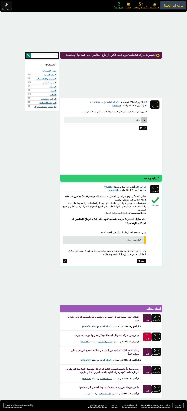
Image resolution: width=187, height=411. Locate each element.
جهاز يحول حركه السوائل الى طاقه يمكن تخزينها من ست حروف (107, 335)
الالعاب (53, 94)
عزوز (87, 393)
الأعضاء (128, 7)
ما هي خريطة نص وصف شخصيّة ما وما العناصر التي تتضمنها (109, 387)
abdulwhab (86, 360)
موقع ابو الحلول (173, 5)
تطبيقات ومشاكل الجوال (45, 106)
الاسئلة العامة (113, 102)
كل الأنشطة (154, 7)
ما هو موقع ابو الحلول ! (97, 405)
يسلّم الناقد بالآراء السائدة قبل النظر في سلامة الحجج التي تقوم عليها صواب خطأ (105, 352)
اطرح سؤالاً (118, 7)
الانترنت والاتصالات (48, 102)
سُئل (145, 102)
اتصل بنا (178, 405)
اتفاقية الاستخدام (129, 405)
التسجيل (114, 405)
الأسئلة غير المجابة (140, 7)
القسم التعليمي (105, 341)
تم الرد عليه (140, 187)
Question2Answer (13, 405)
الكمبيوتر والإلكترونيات (46, 78)
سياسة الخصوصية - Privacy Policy (155, 405)
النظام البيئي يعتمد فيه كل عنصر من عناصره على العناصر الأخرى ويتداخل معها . (103, 318)
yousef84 (86, 326)
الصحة (53, 90)
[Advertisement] (93, 32)
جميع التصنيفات (49, 70)
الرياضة (53, 86)
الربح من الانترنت (48, 98)
